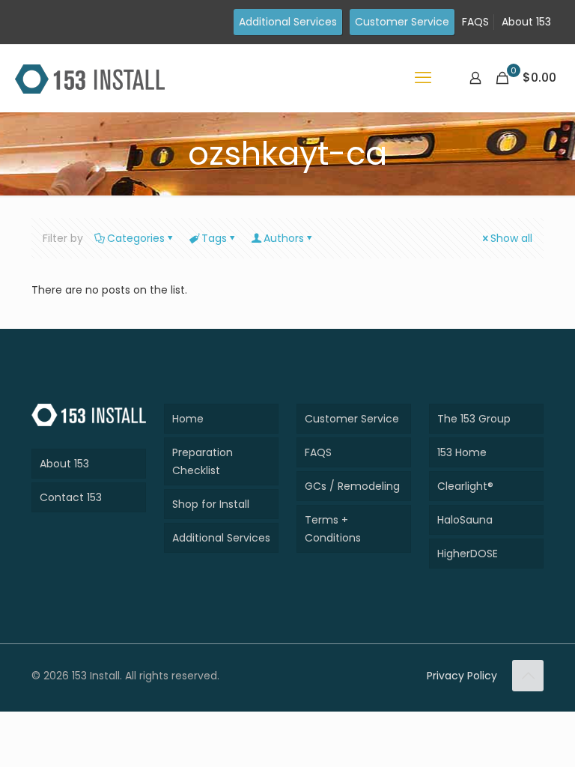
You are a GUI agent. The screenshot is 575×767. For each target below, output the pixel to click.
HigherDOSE (467, 553)
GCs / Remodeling (352, 486)
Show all (511, 238)
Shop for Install (210, 504)
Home (188, 418)
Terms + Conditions (333, 528)
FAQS (475, 21)
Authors (284, 238)
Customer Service (402, 21)
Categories (136, 238)
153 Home (462, 452)
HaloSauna (465, 519)
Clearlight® (465, 486)
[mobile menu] (423, 78)
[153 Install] (90, 78)
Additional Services (288, 21)
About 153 (526, 21)
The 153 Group (474, 418)
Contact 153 (71, 497)
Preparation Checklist (202, 461)
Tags (214, 238)
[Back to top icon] (528, 675)
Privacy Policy (462, 675)
